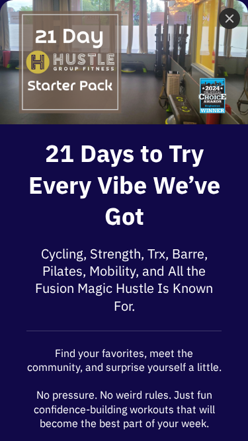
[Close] (229, 18)
